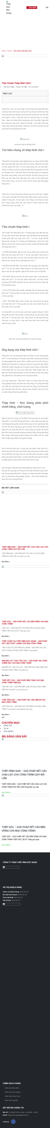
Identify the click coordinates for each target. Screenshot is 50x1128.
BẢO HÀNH (32, 7)
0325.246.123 (24, 892)
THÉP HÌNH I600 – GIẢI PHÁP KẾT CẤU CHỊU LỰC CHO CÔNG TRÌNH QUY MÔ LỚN (24, 774)
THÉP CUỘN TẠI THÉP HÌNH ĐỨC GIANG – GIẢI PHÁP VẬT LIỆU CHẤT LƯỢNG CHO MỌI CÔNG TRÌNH (24, 642)
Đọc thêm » (6, 561)
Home (4, 16)
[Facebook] (13, 1121)
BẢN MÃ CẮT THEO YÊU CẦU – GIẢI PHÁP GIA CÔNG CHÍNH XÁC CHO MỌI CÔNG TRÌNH (24, 662)
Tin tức (10, 16)
